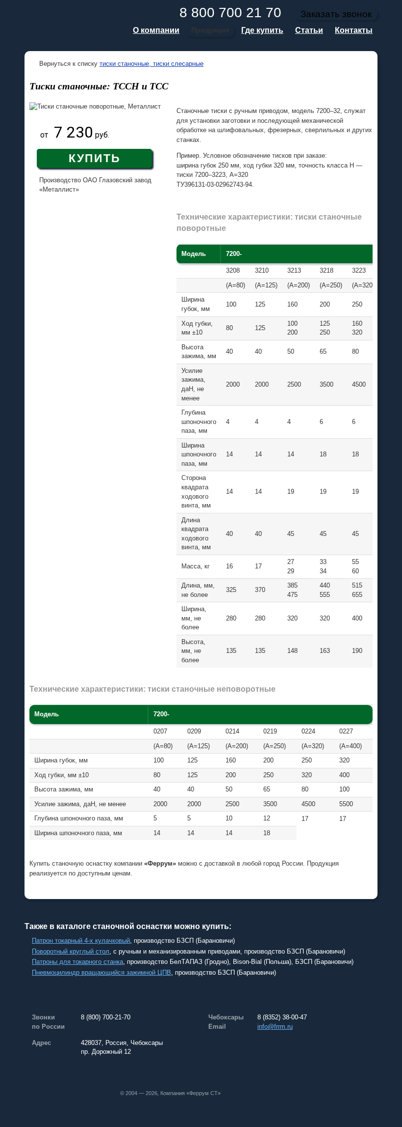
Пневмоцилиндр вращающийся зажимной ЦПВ (101, 972)
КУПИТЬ (95, 158)
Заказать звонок (336, 14)
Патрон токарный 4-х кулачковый (81, 940)
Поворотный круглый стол (70, 951)
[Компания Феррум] (71, 25)
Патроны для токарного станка (77, 961)
